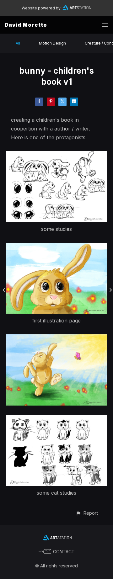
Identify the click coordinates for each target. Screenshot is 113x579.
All (18, 43)
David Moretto (26, 25)
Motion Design (52, 43)
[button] (86, 513)
